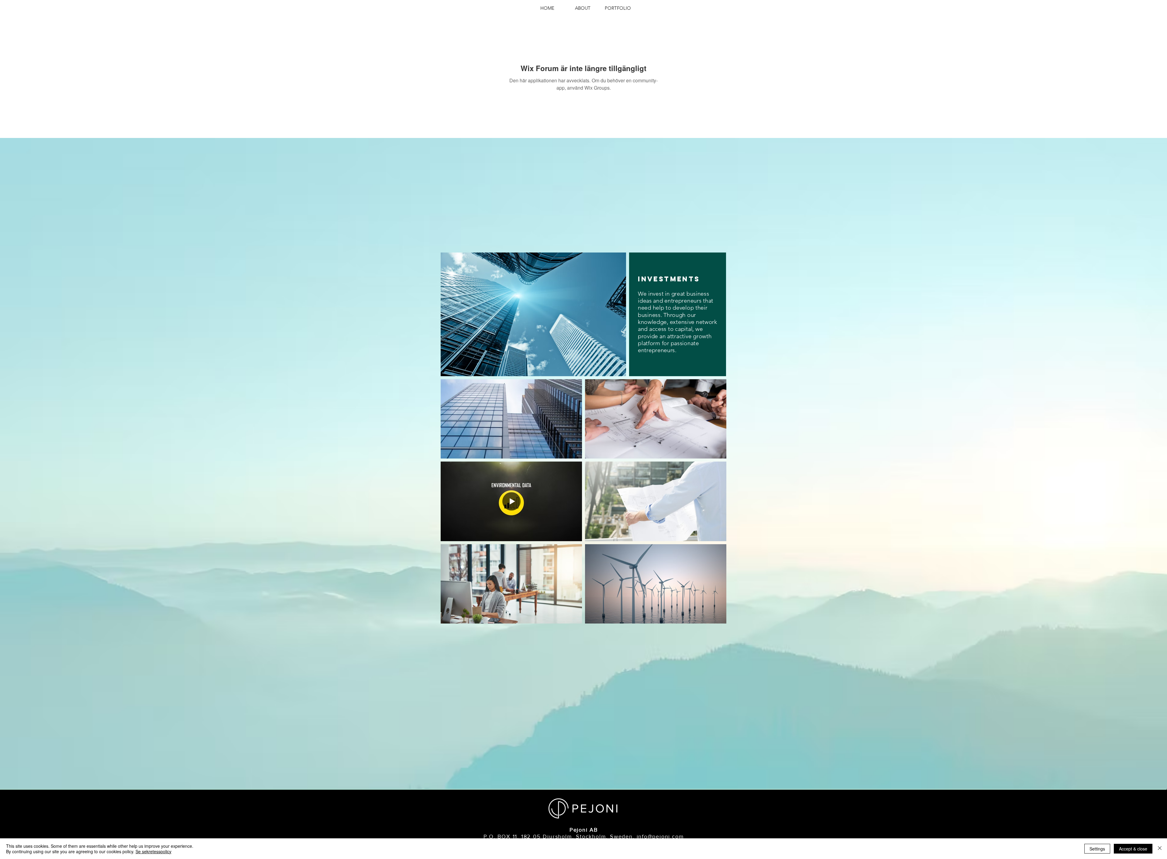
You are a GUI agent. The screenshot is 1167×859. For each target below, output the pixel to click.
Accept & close (1133, 849)
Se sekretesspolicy (153, 851)
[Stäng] (1159, 848)
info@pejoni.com (660, 836)
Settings (1097, 849)
